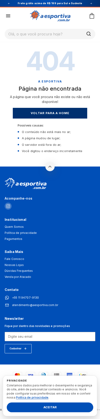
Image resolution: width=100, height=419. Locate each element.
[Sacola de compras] (91, 15)
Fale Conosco (14, 259)
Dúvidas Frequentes (19, 271)
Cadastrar (15, 348)
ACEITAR (50, 407)
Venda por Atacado (18, 277)
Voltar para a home (50, 113)
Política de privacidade (21, 233)
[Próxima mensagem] (91, 3)
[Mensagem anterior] (9, 3)
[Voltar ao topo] (50, 166)
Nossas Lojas (14, 265)
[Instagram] (8, 206)
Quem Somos (14, 226)
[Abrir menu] (8, 16)
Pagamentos (13, 239)
